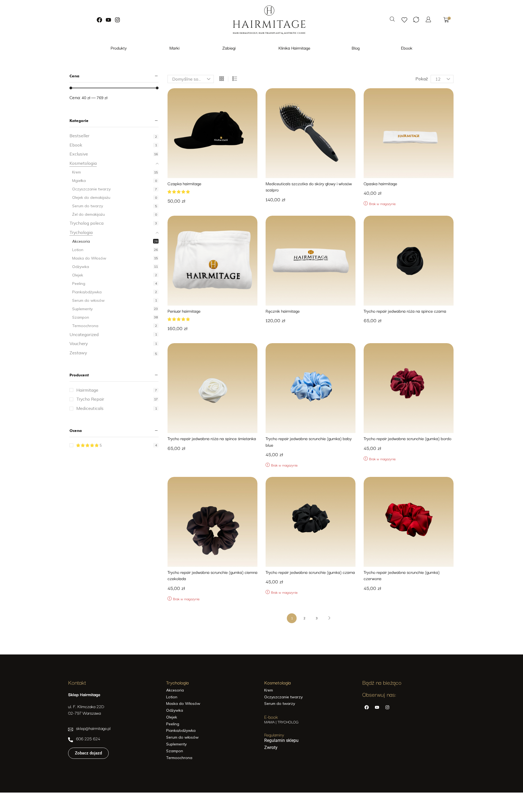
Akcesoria (81, 241)
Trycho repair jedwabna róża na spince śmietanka (212, 438)
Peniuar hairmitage (184, 311)
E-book (271, 716)
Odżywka (80, 266)
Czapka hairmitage (184, 183)
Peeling (78, 283)
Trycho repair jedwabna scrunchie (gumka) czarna (310, 572)
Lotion (77, 249)
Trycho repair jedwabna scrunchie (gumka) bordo (407, 438)
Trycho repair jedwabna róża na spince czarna (405, 311)
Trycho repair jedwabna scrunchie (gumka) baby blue (309, 441)
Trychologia (81, 232)
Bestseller (79, 135)
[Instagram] (117, 19)
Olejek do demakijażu (91, 197)
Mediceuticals (116, 408)
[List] (235, 79)
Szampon (80, 317)
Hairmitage (116, 390)
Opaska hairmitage (380, 183)
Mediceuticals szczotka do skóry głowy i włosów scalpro (309, 186)
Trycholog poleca (86, 223)
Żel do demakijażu (88, 214)
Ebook (75, 145)
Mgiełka (79, 180)
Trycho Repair (117, 399)
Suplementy (82, 308)
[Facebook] (99, 19)
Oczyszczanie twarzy (91, 189)
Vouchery (78, 343)
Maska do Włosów (89, 258)
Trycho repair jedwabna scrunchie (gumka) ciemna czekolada (212, 575)
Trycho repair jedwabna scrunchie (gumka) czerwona (402, 575)
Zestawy (78, 352)
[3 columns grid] (222, 79)
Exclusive (78, 154)
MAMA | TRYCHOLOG (281, 722)
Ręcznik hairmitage (283, 311)
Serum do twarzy (87, 205)
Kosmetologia (83, 163)
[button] (392, 19)
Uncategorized (84, 334)
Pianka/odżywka (87, 292)
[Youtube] (108, 19)
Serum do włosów (88, 300)
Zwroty (271, 747)
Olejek (77, 275)
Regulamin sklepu (281, 740)
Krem (76, 172)
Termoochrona (85, 325)
